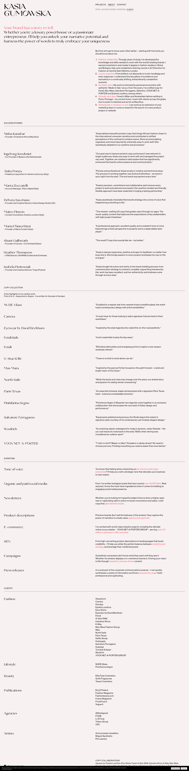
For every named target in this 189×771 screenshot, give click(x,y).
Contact (121, 4)
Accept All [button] (184, 768)
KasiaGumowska (27, 10)
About (111, 4)
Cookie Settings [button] (175, 768)
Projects (100, 4)
